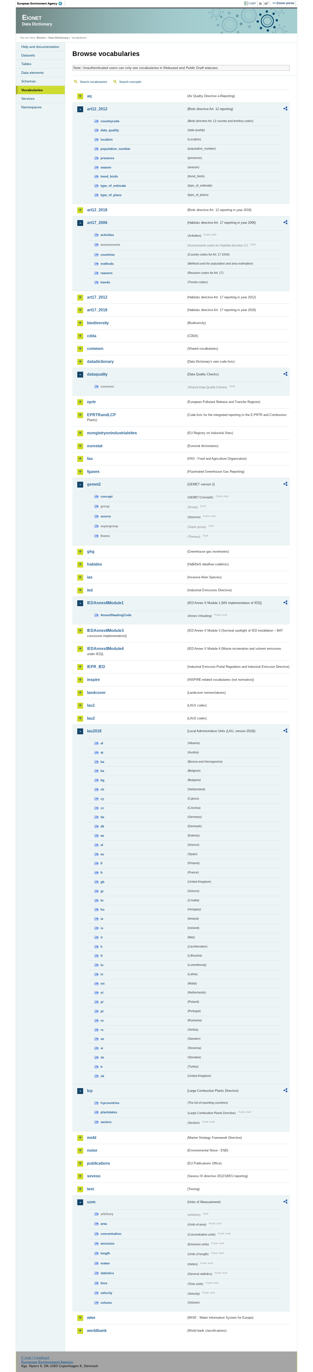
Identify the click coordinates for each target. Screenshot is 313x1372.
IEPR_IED (96, 667)
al (102, 743)
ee (102, 835)
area (104, 1224)
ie (102, 919)
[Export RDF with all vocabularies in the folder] (285, 109)
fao (90, 459)
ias (89, 577)
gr (102, 891)
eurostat (94, 446)
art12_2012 (97, 109)
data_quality (110, 130)
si (102, 1048)
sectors (106, 1122)
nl (102, 992)
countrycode (110, 121)
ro (102, 1020)
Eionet (41, 37)
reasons (106, 273)
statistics (107, 1273)
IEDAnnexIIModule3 (105, 630)
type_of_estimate (113, 186)
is (102, 928)
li (101, 946)
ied (90, 590)
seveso (94, 1176)
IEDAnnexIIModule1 (105, 603)
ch (102, 789)
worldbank (97, 1330)
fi (101, 863)
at (102, 752)
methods (107, 264)
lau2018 (94, 731)
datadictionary (100, 361)
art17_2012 (97, 297)
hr (102, 900)
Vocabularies (32, 90)
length (105, 1253)
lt (101, 956)
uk (102, 1076)
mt (102, 983)
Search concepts (130, 81)
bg (102, 780)
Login (252, 3)
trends (105, 282)
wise (91, 1318)
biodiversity (98, 323)
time (104, 1283)
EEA (41, 3)
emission (107, 1243)
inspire (93, 680)
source (106, 516)
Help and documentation (40, 47)
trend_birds (109, 176)
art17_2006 (97, 223)
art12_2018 (97, 210)
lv (102, 974)
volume (106, 1303)
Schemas (28, 81)
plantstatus (109, 1112)
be (102, 771)
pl (102, 1002)
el (102, 845)
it (101, 937)
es (102, 854)
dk (102, 826)
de (102, 817)
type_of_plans (111, 195)
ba (102, 762)
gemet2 (94, 484)
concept (106, 496)
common (95, 348)
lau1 (91, 705)
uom (91, 1202)
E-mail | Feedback (35, 1358)
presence (107, 158)
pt (102, 1011)
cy (102, 799)
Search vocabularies (93, 81)
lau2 (91, 718)
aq (89, 96)
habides (94, 564)
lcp (90, 1091)
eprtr (91, 402)
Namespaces (31, 107)
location (107, 139)
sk (102, 1057)
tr (102, 1067)
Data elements (32, 73)
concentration (111, 1234)
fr (102, 872)
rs (102, 1030)
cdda (91, 336)
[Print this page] (261, 3)
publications (98, 1163)
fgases (93, 471)
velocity (106, 1293)
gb (102, 882)
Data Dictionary (58, 37)
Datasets (28, 55)
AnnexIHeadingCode (116, 615)
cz (102, 808)
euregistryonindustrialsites (112, 433)
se (102, 1039)
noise (92, 1150)
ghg (90, 551)
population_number (115, 149)
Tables (26, 64)
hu (102, 909)
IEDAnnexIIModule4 (105, 649)
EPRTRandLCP (101, 415)
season (106, 167)
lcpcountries (110, 1103)
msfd (91, 1138)
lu (102, 965)
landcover (96, 693)
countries (108, 255)
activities (107, 235)
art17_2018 (97, 310)
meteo (105, 1263)
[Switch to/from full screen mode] (267, 3)
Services (27, 98)
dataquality (97, 374)
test (90, 1189)
